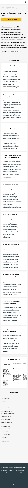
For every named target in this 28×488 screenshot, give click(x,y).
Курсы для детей (5, 426)
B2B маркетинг (16, 382)
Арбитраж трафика (17, 375)
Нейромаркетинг (16, 376)
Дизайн (3, 447)
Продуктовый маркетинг (16, 381)
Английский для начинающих (8, 413)
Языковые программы (6, 407)
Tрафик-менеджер (16, 374)
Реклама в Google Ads (25, 380)
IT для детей (4, 437)
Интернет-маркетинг (17, 368)
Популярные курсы (6, 411)
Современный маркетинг (5, 370)
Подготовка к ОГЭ (5, 428)
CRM (14, 371)
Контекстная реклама (25, 376)
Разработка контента (7, 374)
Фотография (4, 444)
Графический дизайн (6, 416)
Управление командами (6, 422)
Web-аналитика (16, 385)
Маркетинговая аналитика (16, 370)
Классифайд (5, 384)
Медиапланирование (17, 379)
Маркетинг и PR (10, 7)
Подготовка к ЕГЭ (5, 434)
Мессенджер (5, 375)
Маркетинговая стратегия (6, 372)
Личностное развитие (5, 381)
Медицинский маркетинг (16, 378)
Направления (5, 395)
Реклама (4, 368)
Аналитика (3, 401)
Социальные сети (6, 373)
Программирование (5, 398)
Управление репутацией (5, 383)
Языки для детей (5, 431)
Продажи (5, 385)
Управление (4, 452)
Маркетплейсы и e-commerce (7, 377)
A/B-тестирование (16, 384)
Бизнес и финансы (5, 419)
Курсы (2, 7)
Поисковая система (7, 379)
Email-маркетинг (16, 373)
